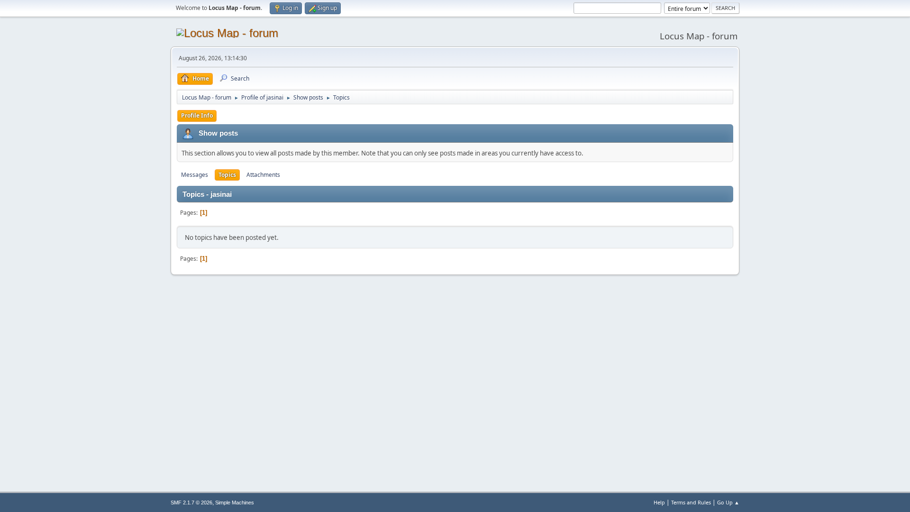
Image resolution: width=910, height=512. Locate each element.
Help (659, 502)
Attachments (263, 175)
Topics (227, 175)
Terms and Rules (691, 502)
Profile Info (197, 115)
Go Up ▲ (728, 502)
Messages (194, 175)
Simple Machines (234, 502)
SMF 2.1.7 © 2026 (191, 502)
